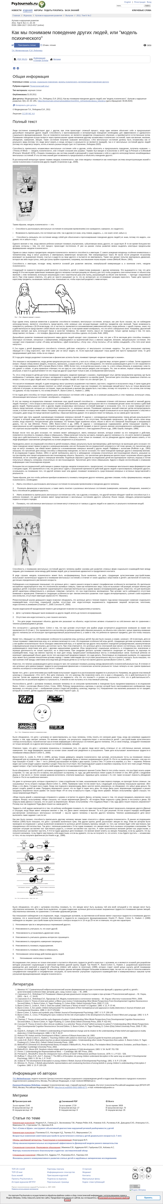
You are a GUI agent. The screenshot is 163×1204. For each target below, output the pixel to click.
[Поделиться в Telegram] (17, 68)
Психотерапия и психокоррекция (57, 1140)
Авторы (38, 10)
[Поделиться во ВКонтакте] (14, 68)
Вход (149, 2)
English (127, 2)
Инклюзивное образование (48, 1147)
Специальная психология (24, 1147)
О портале (87, 1169)
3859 (149, 45)
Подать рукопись (53, 10)
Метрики (57, 59)
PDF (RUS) (22, 59)
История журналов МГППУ (24, 1182)
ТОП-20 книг (17, 1172)
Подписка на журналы (57, 1179)
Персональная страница (58, 1182)
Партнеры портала (55, 1169)
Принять (148, 1198)
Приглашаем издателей (57, 1175)
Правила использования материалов (25, 1189)
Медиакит (86, 1172)
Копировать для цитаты (25, 105)
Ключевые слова (141, 10)
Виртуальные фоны (91, 1179)
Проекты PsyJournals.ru (22, 1179)
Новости (16, 10)
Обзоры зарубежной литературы (27, 1140)
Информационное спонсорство (61, 1172)
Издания (28, 10)
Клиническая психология (24, 1123)
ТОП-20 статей (18, 1169)
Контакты (86, 1175)
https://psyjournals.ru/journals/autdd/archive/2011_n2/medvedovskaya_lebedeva (72, 101)
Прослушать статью (27, 45)
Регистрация (139, 2)
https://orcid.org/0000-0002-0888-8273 (71, 1087)
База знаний (72, 10)
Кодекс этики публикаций (93, 1182)
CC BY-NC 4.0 (28, 114)
